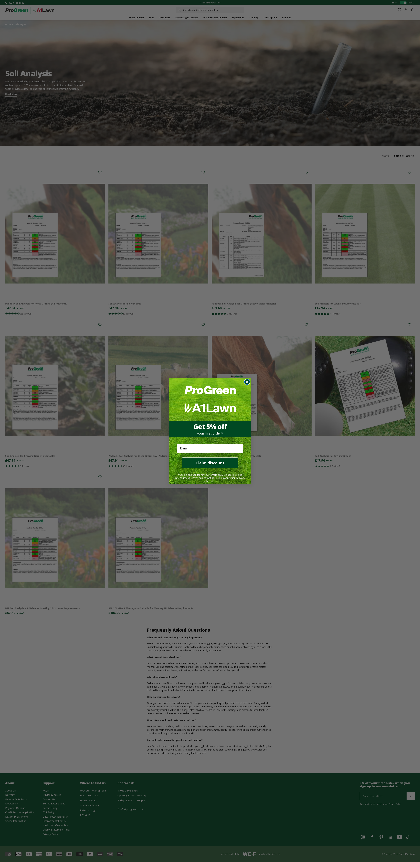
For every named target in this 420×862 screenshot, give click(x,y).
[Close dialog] (247, 382)
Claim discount (210, 462)
